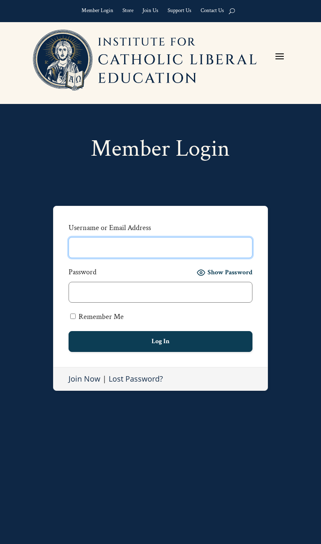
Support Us (179, 12)
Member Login (97, 12)
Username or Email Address (110, 228)
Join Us (150, 12)
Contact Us (212, 12)
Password (83, 272)
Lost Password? (136, 379)
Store (127, 12)
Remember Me (100, 316)
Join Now (84, 379)
